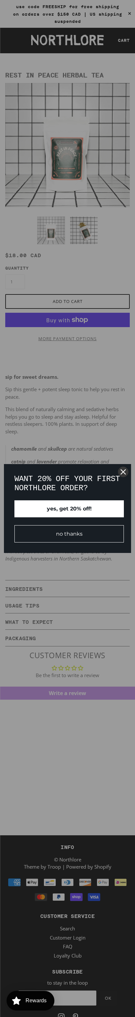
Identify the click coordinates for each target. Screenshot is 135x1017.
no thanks (69, 534)
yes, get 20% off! (69, 509)
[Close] (123, 472)
